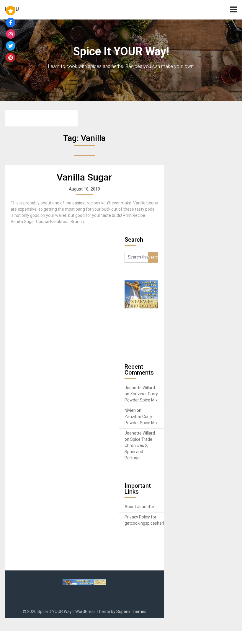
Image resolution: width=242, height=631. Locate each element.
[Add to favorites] (10, 10)
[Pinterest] (10, 57)
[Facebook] (10, 22)
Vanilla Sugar (84, 177)
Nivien (130, 410)
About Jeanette (139, 506)
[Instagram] (10, 34)
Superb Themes (131, 611)
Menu (12, 9)
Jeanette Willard (140, 387)
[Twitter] (10, 46)
